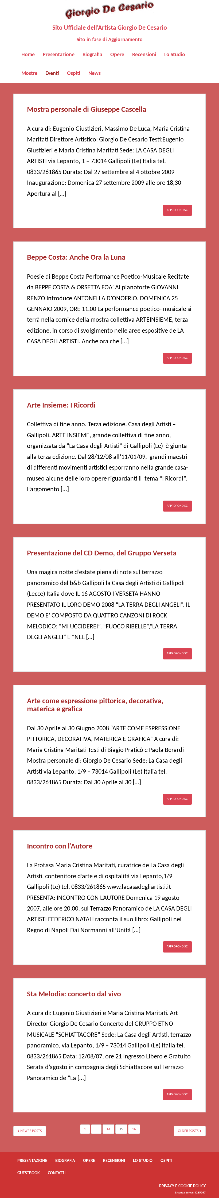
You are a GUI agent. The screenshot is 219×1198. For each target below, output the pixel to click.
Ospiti (73, 73)
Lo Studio (174, 54)
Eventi (52, 73)
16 (134, 1129)
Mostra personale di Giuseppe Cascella (86, 110)
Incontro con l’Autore (59, 846)
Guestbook (28, 1173)
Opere (117, 54)
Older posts (189, 1130)
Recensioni (144, 54)
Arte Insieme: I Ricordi (61, 405)
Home (28, 54)
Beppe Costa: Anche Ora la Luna (76, 258)
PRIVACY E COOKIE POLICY (182, 1186)
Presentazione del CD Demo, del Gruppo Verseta (102, 553)
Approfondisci (177, 210)
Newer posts (30, 1130)
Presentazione (59, 54)
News (94, 73)
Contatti (56, 1173)
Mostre (29, 73)
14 (108, 1129)
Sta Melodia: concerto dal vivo (74, 994)
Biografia (92, 54)
